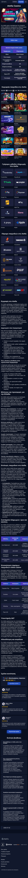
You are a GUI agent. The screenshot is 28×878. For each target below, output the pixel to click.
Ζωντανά (10, 90)
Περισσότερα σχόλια (14, 731)
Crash (16, 90)
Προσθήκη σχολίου (14, 683)
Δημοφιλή (3, 90)
